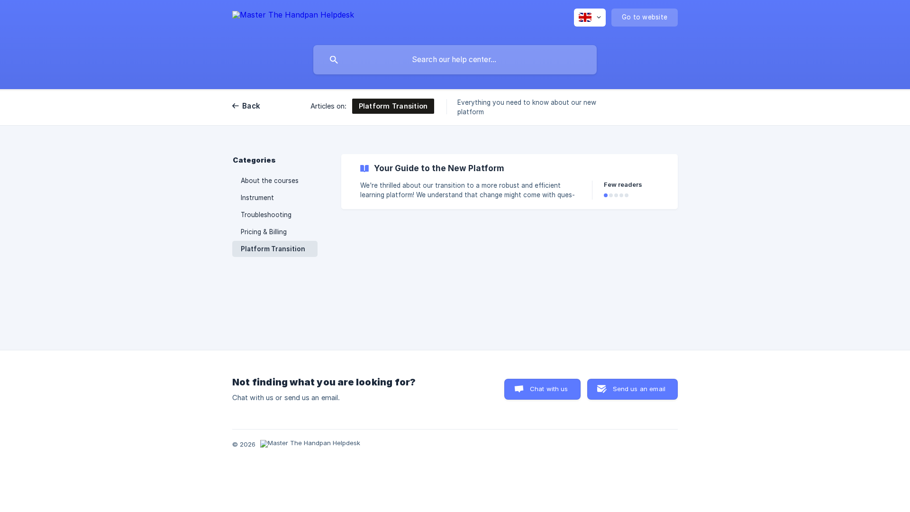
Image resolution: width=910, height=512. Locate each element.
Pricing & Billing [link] (264, 232)
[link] (509, 181)
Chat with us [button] (549, 389)
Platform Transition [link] (273, 249)
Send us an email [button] (639, 389)
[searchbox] (455, 59)
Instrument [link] (257, 197)
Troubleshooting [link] (266, 215)
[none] (293, 20)
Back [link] (251, 105)
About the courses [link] (270, 180)
